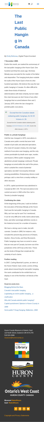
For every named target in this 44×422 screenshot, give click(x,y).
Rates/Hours (16, 400)
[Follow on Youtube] (28, 408)
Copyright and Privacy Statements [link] (16, 415)
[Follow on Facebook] (15, 408)
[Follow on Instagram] (20, 408)
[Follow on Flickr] (24, 408)
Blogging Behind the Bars (13, 287)
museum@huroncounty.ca (13, 338)
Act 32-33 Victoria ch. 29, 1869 (20, 126)
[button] (38, 5)
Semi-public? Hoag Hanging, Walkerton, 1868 (21, 310)
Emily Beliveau (12, 56)
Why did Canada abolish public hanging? (19, 300)
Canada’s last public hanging (15, 290)
